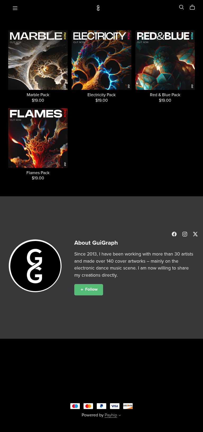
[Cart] (194, 7)
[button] (119, 416)
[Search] (181, 7)
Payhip (111, 415)
